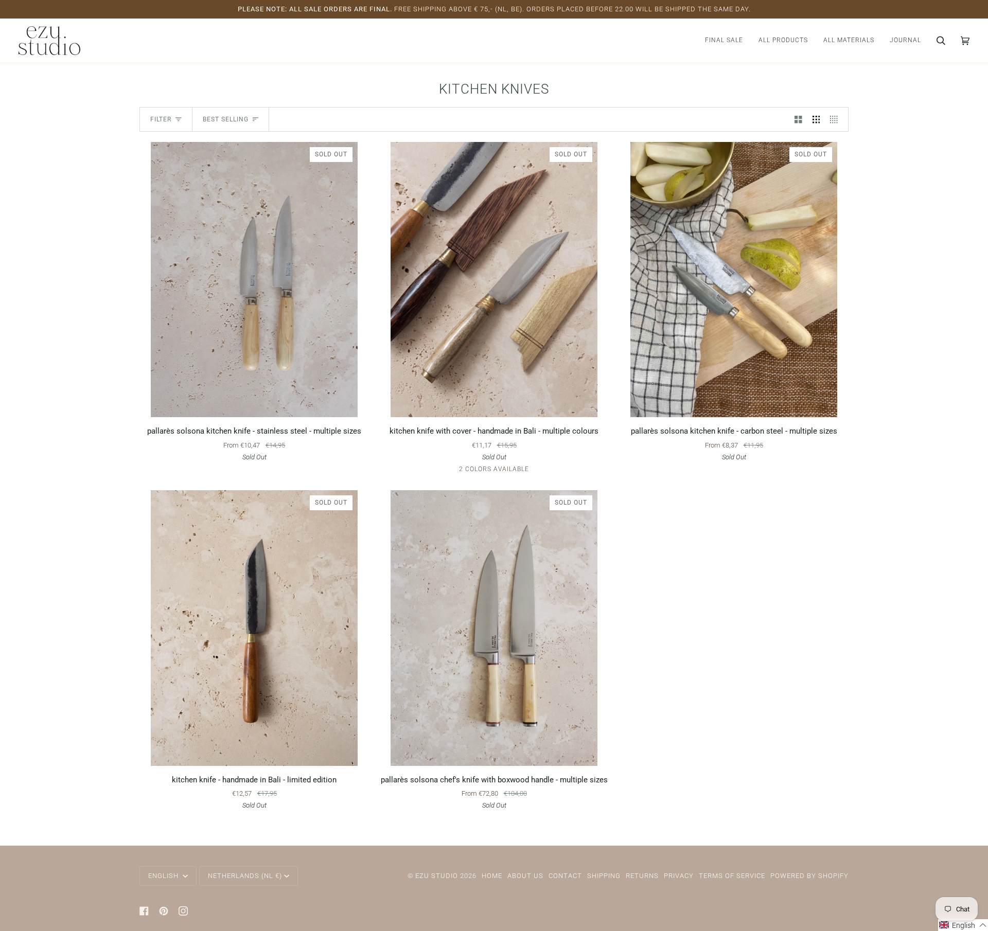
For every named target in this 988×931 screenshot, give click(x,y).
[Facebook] (144, 911)
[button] (783, 41)
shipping (604, 876)
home (492, 876)
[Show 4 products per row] (836, 119)
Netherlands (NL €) (245, 876)
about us (525, 876)
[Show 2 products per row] (798, 119)
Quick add (254, 405)
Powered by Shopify (809, 876)
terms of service (732, 876)
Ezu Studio (436, 876)
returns (642, 876)
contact (565, 876)
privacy (679, 876)
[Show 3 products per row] (816, 119)
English (164, 876)
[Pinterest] (163, 911)
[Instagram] (183, 911)
